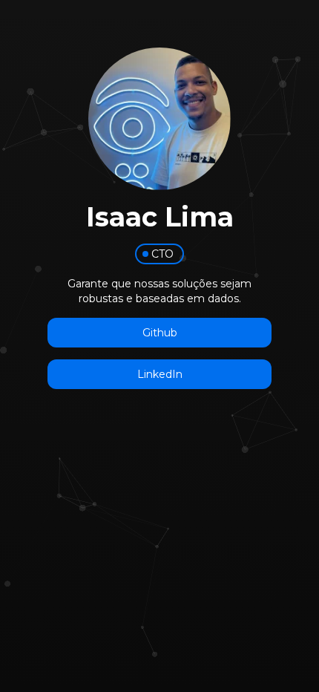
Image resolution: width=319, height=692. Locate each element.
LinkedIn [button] (159, 374)
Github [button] (159, 332)
